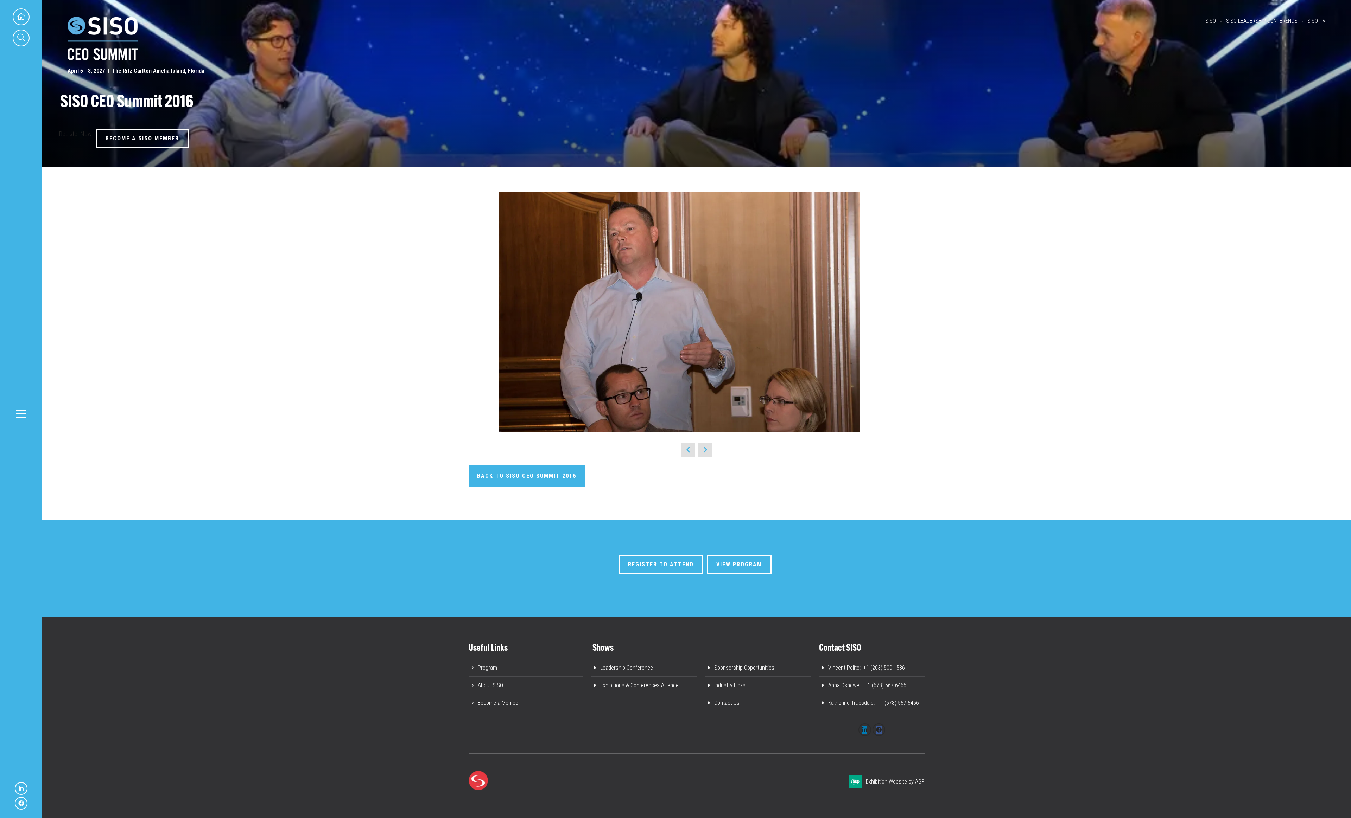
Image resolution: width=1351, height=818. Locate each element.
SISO (1210, 21)
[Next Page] (705, 450)
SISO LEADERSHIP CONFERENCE (1261, 21)
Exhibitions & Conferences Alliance (639, 685)
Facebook (21, 803)
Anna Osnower (844, 685)
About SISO (490, 685)
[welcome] (103, 58)
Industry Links (730, 685)
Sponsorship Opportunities (744, 667)
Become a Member (499, 703)
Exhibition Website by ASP (895, 781)
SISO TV (1316, 21)
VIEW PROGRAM (739, 564)
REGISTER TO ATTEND (661, 564)
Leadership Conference (626, 667)
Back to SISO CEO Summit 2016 (526, 475)
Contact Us (727, 703)
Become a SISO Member (142, 138)
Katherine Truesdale (851, 703)
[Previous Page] (688, 450)
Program (487, 667)
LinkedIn (21, 788)
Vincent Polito (844, 667)
